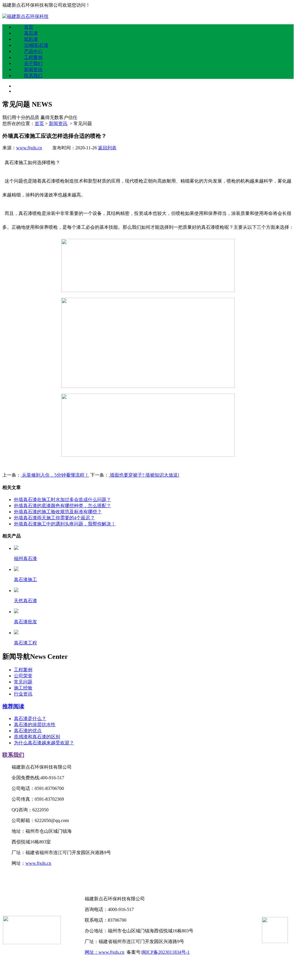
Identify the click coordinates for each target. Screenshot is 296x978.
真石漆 (31, 33)
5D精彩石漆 (36, 45)
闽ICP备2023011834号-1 (166, 952)
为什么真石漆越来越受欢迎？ (44, 742)
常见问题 (23, 681)
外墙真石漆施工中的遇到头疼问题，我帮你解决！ (65, 523)
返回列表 (107, 147)
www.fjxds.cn (29, 147)
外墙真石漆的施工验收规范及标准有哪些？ (58, 511)
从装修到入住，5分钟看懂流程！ (55, 475)
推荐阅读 (13, 706)
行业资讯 (23, 693)
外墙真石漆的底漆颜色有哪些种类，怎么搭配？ (62, 505)
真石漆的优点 (28, 730)
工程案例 (33, 57)
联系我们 (33, 75)
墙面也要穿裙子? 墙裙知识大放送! (144, 475)
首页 (28, 27)
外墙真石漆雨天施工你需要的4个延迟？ (54, 517)
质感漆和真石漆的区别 (37, 736)
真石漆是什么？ (30, 718)
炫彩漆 (31, 39)
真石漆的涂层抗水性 (35, 724)
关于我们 (33, 63)
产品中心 (33, 51)
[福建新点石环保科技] (25, 16)
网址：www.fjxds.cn (104, 952)
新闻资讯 (33, 69)
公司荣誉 (23, 675)
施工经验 (23, 687)
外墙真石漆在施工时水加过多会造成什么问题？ (62, 499)
